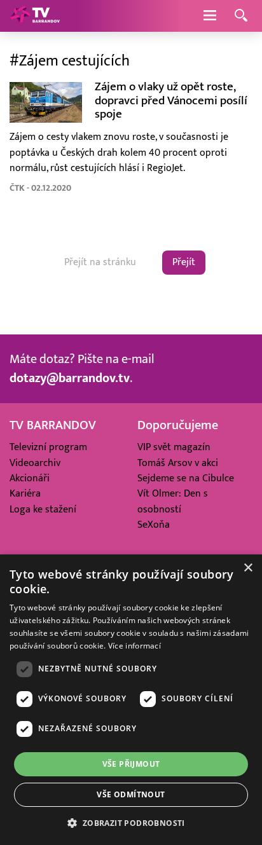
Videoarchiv (35, 463)
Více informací (134, 645)
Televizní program (48, 447)
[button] (130, 822)
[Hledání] (241, 16)
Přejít (183, 262)
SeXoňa (153, 524)
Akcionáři (30, 478)
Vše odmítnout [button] (131, 794)
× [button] (247, 568)
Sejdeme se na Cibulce (185, 478)
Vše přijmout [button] (131, 764)
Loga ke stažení (43, 509)
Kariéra (25, 493)
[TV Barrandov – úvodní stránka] (35, 15)
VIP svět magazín (173, 447)
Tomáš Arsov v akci (177, 463)
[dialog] (131, 699)
